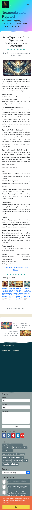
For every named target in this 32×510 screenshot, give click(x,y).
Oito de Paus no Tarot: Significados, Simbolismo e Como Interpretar (10, 333)
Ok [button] (16, 507)
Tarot (10, 308)
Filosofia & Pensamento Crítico (13, 457)
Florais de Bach (17, 460)
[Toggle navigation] (27, 4)
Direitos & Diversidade (20, 448)
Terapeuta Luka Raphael (14, 14)
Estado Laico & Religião (10, 454)
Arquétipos (6, 445)
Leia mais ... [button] (6, 502)
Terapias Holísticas (18, 308)
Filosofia (22, 454)
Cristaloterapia (7, 448)
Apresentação (8, 267)
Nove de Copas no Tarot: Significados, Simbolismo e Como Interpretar (21, 325)
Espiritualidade (8, 451)
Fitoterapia (7, 460)
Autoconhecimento (16, 445)
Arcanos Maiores (18, 267)
